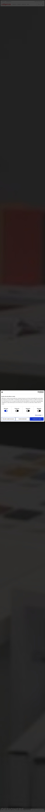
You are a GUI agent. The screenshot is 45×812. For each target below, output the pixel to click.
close (36, 400)
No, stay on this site (30, 411)
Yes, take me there (15, 411)
